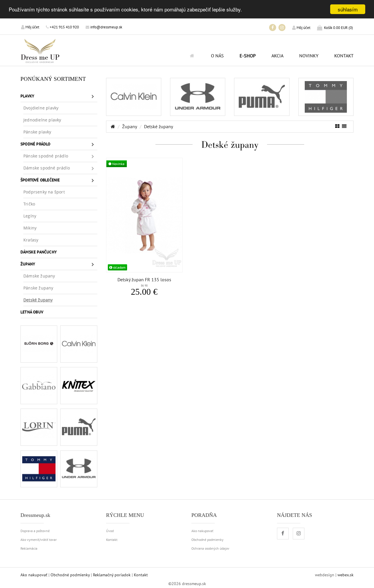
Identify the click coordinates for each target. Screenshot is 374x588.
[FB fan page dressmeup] (272, 27)
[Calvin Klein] (78, 343)
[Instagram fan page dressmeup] (281, 27)
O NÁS (217, 56)
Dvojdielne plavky (40, 108)
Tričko (29, 204)
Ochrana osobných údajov (210, 548)
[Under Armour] (78, 468)
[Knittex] (78, 385)
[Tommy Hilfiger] (38, 468)
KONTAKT (344, 56)
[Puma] (78, 427)
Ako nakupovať (202, 530)
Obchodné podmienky (207, 539)
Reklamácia (28, 548)
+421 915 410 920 (64, 27)
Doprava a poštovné (35, 530)
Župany (27, 264)
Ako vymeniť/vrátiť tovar (38, 539)
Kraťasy (30, 240)
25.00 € (144, 291)
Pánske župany (38, 288)
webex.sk (345, 574)
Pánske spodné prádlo (45, 156)
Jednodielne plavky (42, 120)
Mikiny (30, 228)
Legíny (29, 216)
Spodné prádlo (35, 144)
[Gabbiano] (38, 385)
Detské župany (38, 300)
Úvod (110, 530)
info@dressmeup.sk (105, 27)
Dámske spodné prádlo (46, 168)
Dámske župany (39, 276)
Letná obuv (31, 312)
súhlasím (348, 9)
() (338, 27)
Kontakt (111, 539)
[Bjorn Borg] (38, 343)
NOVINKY (308, 56)
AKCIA (277, 56)
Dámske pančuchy (38, 252)
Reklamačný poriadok (112, 574)
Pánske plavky (37, 132)
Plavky (27, 96)
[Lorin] (38, 427)
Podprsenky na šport (44, 192)
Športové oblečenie (40, 180)
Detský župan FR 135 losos (144, 282)
